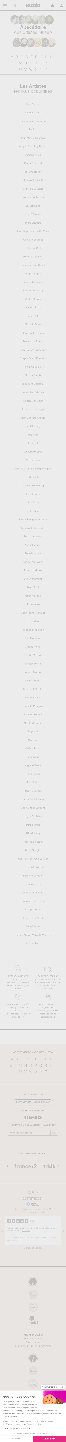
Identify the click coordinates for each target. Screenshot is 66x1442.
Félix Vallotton (33, 884)
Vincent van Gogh (33, 401)
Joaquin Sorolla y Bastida (33, 146)
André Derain (33, 299)
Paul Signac (33, 825)
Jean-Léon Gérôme (33, 392)
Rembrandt (33, 757)
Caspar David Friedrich (33, 358)
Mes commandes (33, 1339)
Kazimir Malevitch (33, 562)
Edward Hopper (33, 452)
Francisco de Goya (33, 409)
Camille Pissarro (33, 706)
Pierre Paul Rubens (33, 799)
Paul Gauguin (33, 367)
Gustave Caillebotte (33, 197)
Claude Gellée (33, 375)
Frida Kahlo (33, 477)
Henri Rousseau (33, 791)
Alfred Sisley (33, 833)
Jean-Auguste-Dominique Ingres (33, 469)
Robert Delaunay (33, 291)
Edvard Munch (33, 681)
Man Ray (33, 740)
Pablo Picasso (33, 698)
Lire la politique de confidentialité (16, 1429)
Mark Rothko (33, 782)
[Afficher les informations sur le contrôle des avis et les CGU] (50, 1208)
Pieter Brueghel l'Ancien (33, 519)
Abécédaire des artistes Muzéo (33, 1052)
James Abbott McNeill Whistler (33, 935)
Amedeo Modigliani (33, 630)
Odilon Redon (33, 748)
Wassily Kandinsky (33, 486)
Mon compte (33, 1342)
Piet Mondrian (33, 638)
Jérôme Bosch (33, 172)
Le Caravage (33, 206)
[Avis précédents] (2, 1230)
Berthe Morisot (33, 655)
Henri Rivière (33, 774)
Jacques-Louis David (33, 265)
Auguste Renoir (33, 765)
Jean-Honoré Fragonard (33, 350)
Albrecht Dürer (33, 324)
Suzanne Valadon (33, 876)
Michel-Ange (33, 604)
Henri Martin (33, 587)
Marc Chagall (33, 223)
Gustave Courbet (33, 240)
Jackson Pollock (33, 715)
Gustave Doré (33, 308)
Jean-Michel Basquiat (33, 138)
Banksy (33, 129)
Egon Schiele (33, 816)
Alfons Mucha (33, 672)
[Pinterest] (35, 1119)
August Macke (33, 545)
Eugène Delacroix (33, 282)
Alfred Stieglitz (33, 850)
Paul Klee (33, 503)
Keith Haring (33, 426)
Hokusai (33, 443)
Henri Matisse (33, 596)
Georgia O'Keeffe (33, 689)
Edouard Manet (33, 570)
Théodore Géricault (33, 384)
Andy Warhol (33, 927)
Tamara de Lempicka (33, 528)
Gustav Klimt (33, 511)
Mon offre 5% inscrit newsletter (33, 1346)
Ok (54, 1132)
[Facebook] (26, 1119)
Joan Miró (33, 621)
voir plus (26, 1231)
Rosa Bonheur (33, 155)
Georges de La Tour (33, 867)
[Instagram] (31, 1119)
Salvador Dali (33, 248)
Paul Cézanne (33, 214)
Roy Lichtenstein (33, 536)
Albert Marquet (33, 579)
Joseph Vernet (33, 910)
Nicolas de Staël (33, 842)
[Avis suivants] (63, 1230)
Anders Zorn (33, 943)
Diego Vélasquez (33, 893)
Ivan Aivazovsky (33, 112)
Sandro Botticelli (33, 180)
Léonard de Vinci (33, 918)
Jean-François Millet (33, 613)
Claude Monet (33, 647)
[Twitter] (39, 1119)
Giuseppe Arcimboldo (33, 121)
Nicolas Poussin (33, 723)
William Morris (33, 664)
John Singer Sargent (33, 808)
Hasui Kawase (33, 494)
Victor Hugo (33, 460)
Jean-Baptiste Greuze (33, 418)
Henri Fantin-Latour (33, 333)
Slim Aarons (33, 104)
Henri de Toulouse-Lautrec (33, 859)
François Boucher (33, 189)
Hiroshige (33, 435)
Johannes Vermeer (33, 901)
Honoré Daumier (33, 257)
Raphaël (33, 731)
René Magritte (33, 553)
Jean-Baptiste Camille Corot (33, 231)
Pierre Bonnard (33, 163)
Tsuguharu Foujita (33, 341)
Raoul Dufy (33, 316)
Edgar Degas (33, 274)
